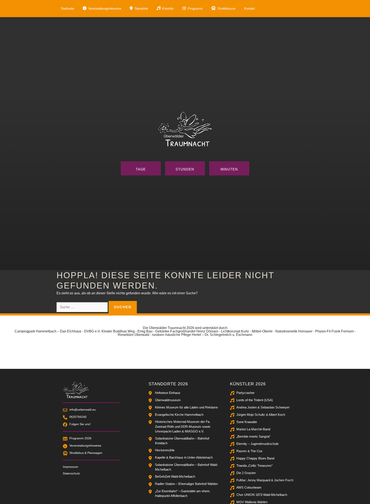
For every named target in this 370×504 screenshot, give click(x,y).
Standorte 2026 (168, 383)
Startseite (67, 8)
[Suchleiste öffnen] (307, 8)
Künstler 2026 (248, 383)
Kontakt (249, 8)
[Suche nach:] (83, 307)
